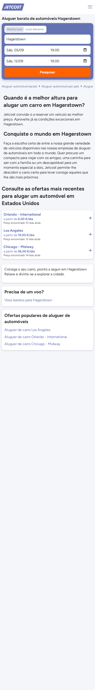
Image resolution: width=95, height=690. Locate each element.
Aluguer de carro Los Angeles (27, 330)
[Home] (13, 7)
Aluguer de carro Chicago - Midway (32, 344)
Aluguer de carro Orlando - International (35, 337)
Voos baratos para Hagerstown (28, 300)
